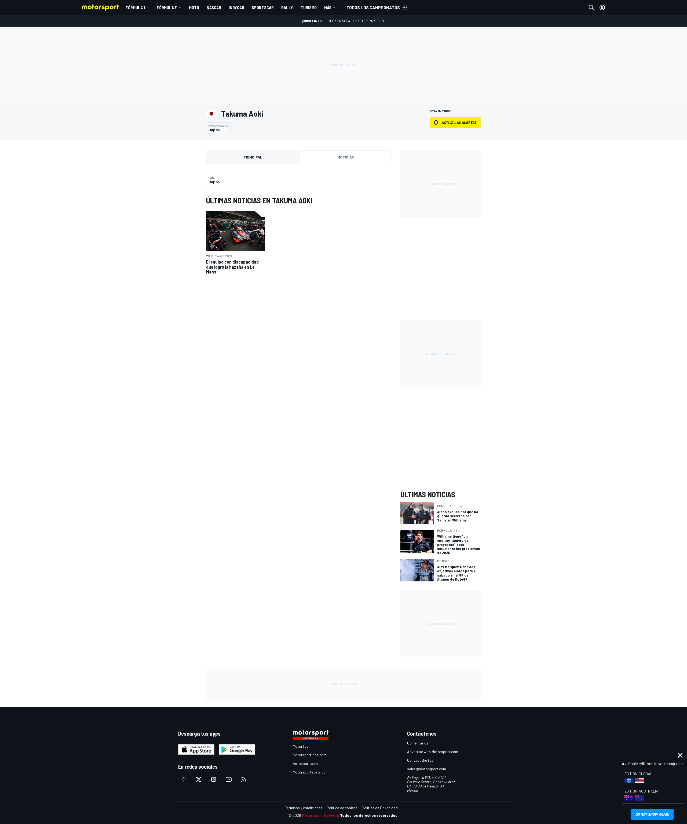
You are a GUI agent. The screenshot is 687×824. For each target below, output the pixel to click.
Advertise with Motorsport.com (432, 751)
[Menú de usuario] (602, 7)
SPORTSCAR (263, 7)
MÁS (327, 7)
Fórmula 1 (135, 7)
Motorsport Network (320, 815)
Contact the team (421, 760)
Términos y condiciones (303, 807)
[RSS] (243, 779)
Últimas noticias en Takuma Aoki (259, 200)
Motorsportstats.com (310, 772)
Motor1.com (302, 746)
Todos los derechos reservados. (369, 815)
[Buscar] (591, 7)
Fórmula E (167, 7)
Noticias (345, 157)
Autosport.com (305, 763)
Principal (252, 157)
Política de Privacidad (380, 807)
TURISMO (309, 7)
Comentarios (417, 743)
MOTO (194, 7)
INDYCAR (236, 7)
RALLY (287, 7)
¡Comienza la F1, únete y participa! (357, 21)
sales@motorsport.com (426, 769)
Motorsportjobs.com (309, 755)
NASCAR (214, 7)
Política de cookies (342, 807)
